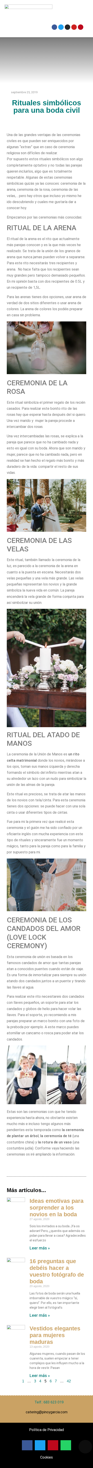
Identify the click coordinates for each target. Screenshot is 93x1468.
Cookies (46, 1457)
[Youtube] (74, 27)
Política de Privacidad (46, 1430)
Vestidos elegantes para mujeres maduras (55, 1335)
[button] (67, 13)
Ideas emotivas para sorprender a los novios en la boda (57, 1207)
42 (69, 1381)
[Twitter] (61, 27)
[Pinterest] (80, 27)
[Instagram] (67, 27)
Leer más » (40, 1248)
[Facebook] (54, 27)
